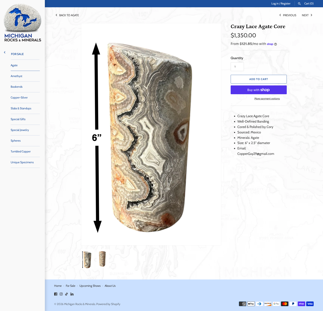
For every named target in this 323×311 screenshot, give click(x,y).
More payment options (267, 98)
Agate (14, 65)
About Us (110, 285)
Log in (275, 3)
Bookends (16, 86)
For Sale (17, 54)
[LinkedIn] (71, 295)
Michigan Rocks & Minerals (79, 304)
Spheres (16, 140)
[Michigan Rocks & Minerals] (22, 22)
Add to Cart (258, 79)
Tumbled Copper (21, 151)
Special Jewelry (20, 130)
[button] (213, 134)
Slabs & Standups (21, 108)
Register (285, 3)
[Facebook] (55, 295)
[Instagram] (61, 295)
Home (58, 285)
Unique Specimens (22, 162)
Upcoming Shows (90, 285)
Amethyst (16, 76)
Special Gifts (18, 119)
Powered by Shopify (108, 304)
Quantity (237, 58)
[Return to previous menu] (4, 52)
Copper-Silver (19, 97)
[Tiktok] (66, 295)
